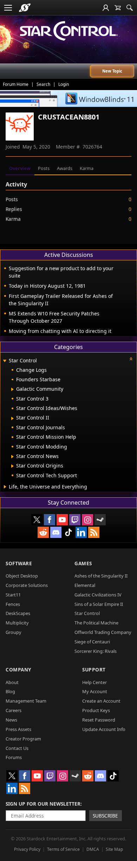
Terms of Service (63, 849)
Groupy (13, 632)
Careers (13, 710)
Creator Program (23, 739)
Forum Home (15, 84)
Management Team (26, 701)
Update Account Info (103, 729)
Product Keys (96, 710)
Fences (13, 604)
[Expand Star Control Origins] (12, 466)
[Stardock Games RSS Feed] (93, 532)
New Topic (112, 71)
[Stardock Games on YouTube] (62, 519)
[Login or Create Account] (105, 7)
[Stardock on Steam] (100, 519)
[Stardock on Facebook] (49, 519)
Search (43, 84)
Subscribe (105, 815)
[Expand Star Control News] (12, 456)
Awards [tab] (64, 168)
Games (83, 563)
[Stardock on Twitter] (37, 519)
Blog (10, 691)
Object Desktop (22, 576)
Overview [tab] (20, 168)
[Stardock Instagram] (87, 519)
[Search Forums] (129, 7)
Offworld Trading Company (102, 632)
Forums (14, 757)
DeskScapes (18, 613)
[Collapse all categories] (131, 358)
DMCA (92, 849)
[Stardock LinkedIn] (81, 532)
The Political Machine (96, 623)
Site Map (114, 849)
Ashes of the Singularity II (101, 576)
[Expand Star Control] (4, 361)
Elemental (84, 585)
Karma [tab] (86, 168)
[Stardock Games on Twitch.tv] (74, 519)
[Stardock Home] (25, 8)
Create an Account (101, 701)
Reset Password (98, 720)
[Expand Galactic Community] (12, 389)
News (11, 720)
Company (18, 669)
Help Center (94, 682)
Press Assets (18, 729)
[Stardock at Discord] (56, 532)
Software (19, 563)
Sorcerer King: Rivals (95, 651)
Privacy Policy (27, 849)
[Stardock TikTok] (68, 532)
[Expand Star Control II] (12, 418)
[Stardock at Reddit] (43, 532)
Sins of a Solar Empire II (98, 604)
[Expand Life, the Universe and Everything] (5, 486)
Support (94, 669)
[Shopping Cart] (117, 7)
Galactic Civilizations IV (98, 595)
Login (63, 84)
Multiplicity (17, 623)
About (12, 682)
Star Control (87, 613)
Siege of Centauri (92, 641)
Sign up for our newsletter (43, 803)
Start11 (13, 595)
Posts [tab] (44, 168)
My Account (94, 691)
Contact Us (17, 748)
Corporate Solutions (27, 585)
